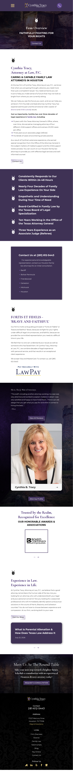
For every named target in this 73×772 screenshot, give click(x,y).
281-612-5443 (36, 708)
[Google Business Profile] (46, 765)
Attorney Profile (36, 499)
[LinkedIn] (31, 765)
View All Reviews (36, 418)
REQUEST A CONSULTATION (36, 683)
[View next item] (38, 557)
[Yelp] (36, 765)
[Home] (36, 5)
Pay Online (36, 752)
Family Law (36, 741)
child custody (26, 110)
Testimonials (36, 745)
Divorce (36, 738)
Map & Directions (36, 724)
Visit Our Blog (18, 617)
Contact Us (36, 43)
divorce (14, 110)
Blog (36, 748)
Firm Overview (36, 734)
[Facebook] (41, 765)
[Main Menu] (12, 5)
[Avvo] (26, 765)
